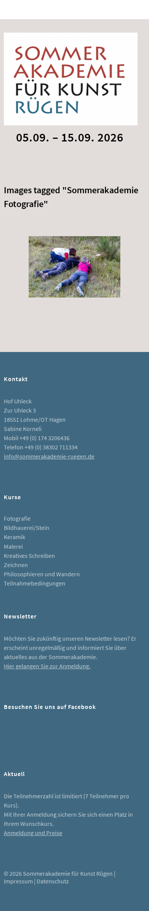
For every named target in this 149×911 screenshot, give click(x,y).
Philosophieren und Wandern (42, 574)
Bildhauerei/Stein (26, 527)
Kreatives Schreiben (29, 555)
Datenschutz (53, 881)
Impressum (18, 881)
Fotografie (17, 518)
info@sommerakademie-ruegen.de (49, 456)
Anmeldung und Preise (33, 833)
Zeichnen (16, 565)
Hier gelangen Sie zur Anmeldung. (47, 666)
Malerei (13, 546)
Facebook (13, 734)
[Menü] (13, 9)
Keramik (14, 537)
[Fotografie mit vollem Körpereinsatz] (74, 267)
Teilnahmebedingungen (34, 583)
